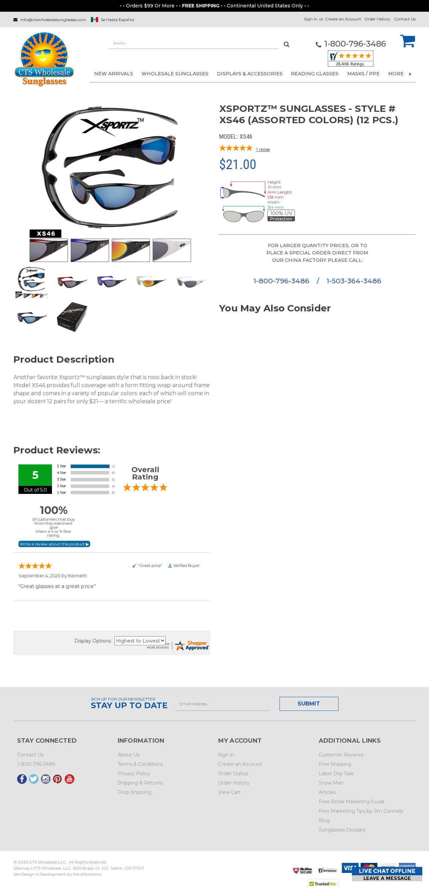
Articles (327, 792)
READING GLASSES (315, 74)
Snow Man (331, 783)
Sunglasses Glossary (342, 830)
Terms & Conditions (140, 764)
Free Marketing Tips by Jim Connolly (361, 811)
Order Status (233, 773)
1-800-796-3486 (282, 281)
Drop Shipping (134, 792)
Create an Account (343, 18)
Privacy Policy (134, 773)
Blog (324, 820)
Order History (377, 18)
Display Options (92, 641)
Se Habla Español (117, 19)
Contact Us (405, 18)
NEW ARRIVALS (113, 74)
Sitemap (21, 868)
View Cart (229, 792)
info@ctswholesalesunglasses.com (53, 19)
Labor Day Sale (336, 773)
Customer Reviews (341, 755)
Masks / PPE (363, 74)
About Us (128, 755)
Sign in (310, 18)
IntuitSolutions (87, 874)
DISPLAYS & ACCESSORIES (250, 74)
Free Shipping (335, 764)
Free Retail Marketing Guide (352, 802)
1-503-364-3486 (353, 281)
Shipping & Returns (140, 783)
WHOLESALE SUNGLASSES (174, 74)
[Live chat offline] (387, 874)
